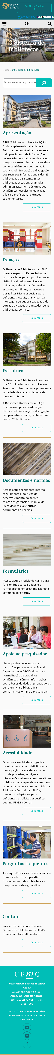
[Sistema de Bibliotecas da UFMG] (10, 6)
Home (6, 70)
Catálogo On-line (34, 6)
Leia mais (37, 207)
